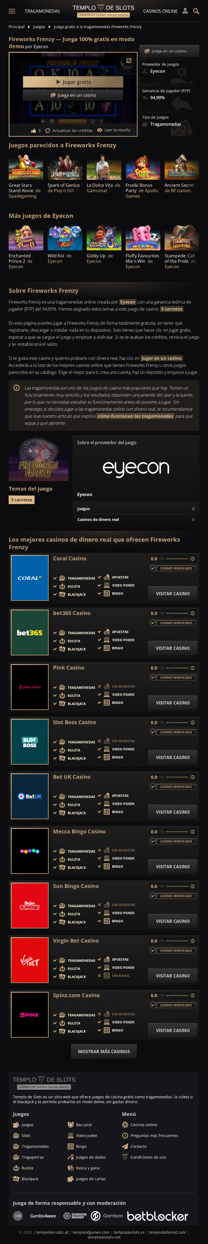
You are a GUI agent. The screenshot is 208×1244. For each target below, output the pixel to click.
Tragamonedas (42, 11)
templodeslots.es (129, 1232)
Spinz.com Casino (76, 995)
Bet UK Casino (71, 776)
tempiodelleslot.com (167, 1232)
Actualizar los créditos (73, 130)
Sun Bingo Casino (76, 886)
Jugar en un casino (162, 358)
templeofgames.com (91, 1232)
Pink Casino (68, 667)
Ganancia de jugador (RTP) (166, 90)
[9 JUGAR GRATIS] (65, 166)
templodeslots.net (104, 1237)
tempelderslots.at (52, 1232)
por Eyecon (36, 46)
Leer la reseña (117, 129)
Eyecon (127, 302)
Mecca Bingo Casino (79, 831)
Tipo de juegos (155, 117)
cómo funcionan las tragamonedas (135, 416)
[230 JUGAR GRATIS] (104, 166)
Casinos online (160, 11)
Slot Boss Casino (74, 722)
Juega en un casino (169, 51)
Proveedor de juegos (160, 64)
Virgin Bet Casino (76, 940)
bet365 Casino (71, 613)
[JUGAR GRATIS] (26, 166)
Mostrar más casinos (104, 1052)
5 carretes (171, 309)
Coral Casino (69, 558)
